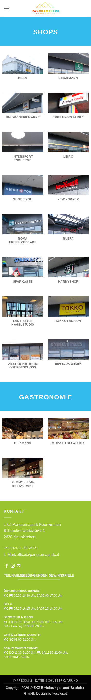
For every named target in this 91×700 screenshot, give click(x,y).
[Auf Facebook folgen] (6, 566)
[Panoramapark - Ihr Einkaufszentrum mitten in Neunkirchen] (45, 8)
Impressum (22, 680)
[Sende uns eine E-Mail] (18, 566)
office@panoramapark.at (38, 554)
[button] (6, 8)
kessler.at (59, 693)
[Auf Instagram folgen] (13, 566)
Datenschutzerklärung (56, 680)
